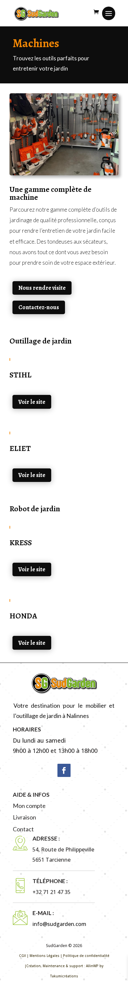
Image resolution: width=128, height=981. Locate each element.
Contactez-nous (38, 307)
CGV (22, 955)
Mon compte (29, 805)
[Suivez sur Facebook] (64, 770)
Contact (23, 829)
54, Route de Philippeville (63, 849)
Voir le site (31, 402)
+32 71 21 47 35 (51, 892)
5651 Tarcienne (51, 859)
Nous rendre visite (42, 288)
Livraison (24, 817)
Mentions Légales (44, 955)
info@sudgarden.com (59, 924)
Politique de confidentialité (86, 955)
